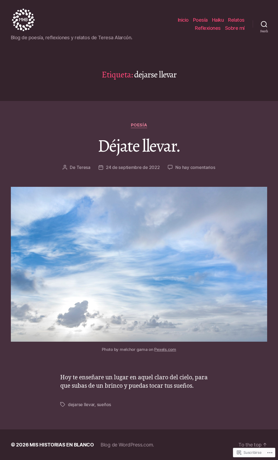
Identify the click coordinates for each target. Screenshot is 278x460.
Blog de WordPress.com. (127, 445)
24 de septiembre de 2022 (133, 167)
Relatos (236, 20)
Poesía (200, 20)
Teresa (83, 167)
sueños (104, 404)
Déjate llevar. (139, 146)
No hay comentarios (195, 167)
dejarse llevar (81, 404)
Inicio (183, 20)
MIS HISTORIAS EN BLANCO (62, 445)
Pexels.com (165, 349)
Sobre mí (235, 28)
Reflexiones (208, 28)
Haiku (218, 20)
